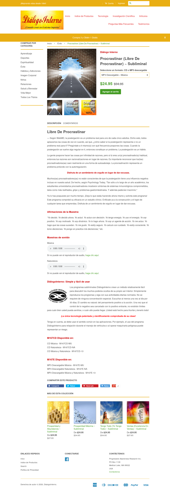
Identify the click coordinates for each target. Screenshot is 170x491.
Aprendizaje (26, 53)
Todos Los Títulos (29, 97)
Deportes (25, 57)
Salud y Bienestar (29, 88)
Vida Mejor (26, 92)
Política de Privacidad (30, 470)
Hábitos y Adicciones (31, 70)
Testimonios (143, 23)
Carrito (110, 3)
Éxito (23, 66)
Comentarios (70, 123)
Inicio (67, 16)
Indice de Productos (84, 16)
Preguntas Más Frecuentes (121, 23)
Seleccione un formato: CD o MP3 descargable (123, 70)
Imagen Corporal (28, 75)
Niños (23, 79)
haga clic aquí (92, 255)
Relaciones (26, 84)
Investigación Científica (124, 16)
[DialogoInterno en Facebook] (67, 460)
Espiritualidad (27, 62)
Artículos (143, 16)
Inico (23, 458)
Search (24, 466)
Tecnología (103, 16)
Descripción (54, 123)
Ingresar (121, 3)
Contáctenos (114, 471)
